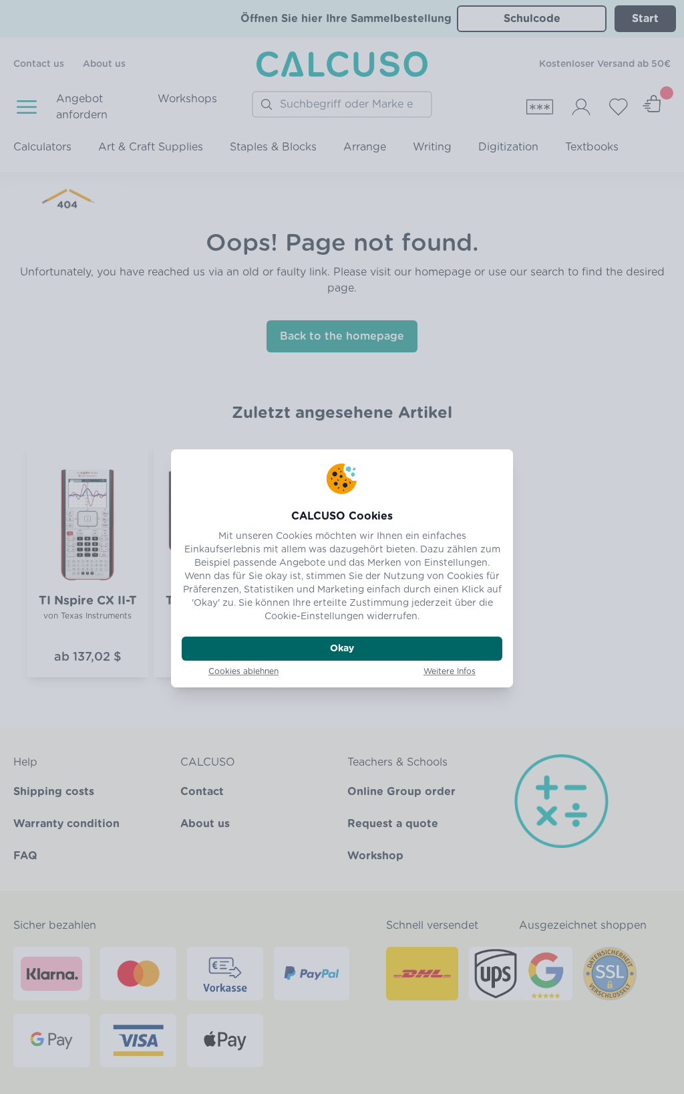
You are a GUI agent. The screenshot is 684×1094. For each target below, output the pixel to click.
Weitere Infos (449, 671)
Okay (342, 648)
